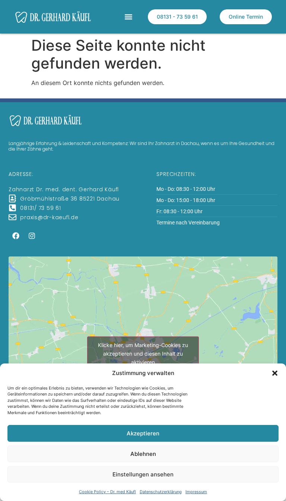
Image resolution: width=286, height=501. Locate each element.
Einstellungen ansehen (143, 474)
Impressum (196, 491)
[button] (275, 373)
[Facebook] (16, 236)
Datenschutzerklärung (161, 491)
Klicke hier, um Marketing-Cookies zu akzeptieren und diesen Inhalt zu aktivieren (143, 353)
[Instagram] (32, 236)
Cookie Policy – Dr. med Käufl (107, 491)
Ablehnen (143, 453)
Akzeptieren (143, 433)
